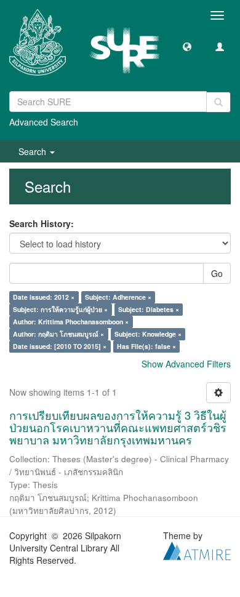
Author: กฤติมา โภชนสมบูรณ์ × (58, 334)
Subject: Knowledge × (148, 334)
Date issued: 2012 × (43, 297)
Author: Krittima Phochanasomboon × (71, 321)
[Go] (218, 102)
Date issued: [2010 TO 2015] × (59, 346)
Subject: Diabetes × (148, 309)
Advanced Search (43, 122)
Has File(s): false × (146, 346)
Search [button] (33, 151)
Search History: (41, 223)
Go (217, 273)
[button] (187, 46)
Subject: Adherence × (118, 297)
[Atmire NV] (197, 549)
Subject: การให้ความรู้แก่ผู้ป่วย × (60, 309)
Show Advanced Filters (186, 364)
